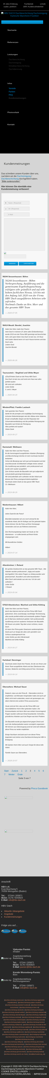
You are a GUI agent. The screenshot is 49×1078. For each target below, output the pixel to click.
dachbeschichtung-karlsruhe (15, 1037)
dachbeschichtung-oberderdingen (14, 1015)
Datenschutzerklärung (16, 1074)
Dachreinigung (15, 62)
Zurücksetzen (28, 263)
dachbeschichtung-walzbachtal (36, 1012)
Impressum (40, 1074)
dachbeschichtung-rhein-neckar (36, 1044)
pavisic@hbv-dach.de (30, 967)
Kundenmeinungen (17, 98)
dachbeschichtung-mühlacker (12, 1024)
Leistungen (12, 54)
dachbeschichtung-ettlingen (14, 1042)
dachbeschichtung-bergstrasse (34, 1046)
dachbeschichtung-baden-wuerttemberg (15, 1034)
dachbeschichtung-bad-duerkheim (13, 1044)
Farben (12, 91)
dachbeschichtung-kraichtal (19, 1029)
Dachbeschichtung (17, 59)
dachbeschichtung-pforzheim (34, 1042)
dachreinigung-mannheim (34, 1037)
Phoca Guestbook (39, 788)
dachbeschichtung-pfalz (34, 1049)
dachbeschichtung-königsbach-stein (33, 1017)
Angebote (8, 914)
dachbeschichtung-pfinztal (38, 1029)
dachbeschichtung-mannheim (34, 1032)
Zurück (15, 771)
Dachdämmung (15, 69)
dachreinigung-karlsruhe (37, 1034)
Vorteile (12, 88)
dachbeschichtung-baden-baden (15, 1022)
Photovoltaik (13, 112)
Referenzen (12, 42)
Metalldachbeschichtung (19, 66)
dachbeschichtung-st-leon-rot (29, 1007)
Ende (20, 774)
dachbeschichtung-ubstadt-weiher (13, 1012)
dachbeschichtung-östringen (34, 1010)
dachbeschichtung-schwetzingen (14, 1019)
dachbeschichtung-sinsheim (15, 1049)
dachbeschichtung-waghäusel (22, 1027)
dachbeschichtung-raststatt (35, 1019)
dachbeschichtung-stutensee (14, 1000)
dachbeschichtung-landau (35, 1051)
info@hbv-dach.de (16, 900)
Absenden (12, 263)
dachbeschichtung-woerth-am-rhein (16, 1054)
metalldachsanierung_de (37, 1054)
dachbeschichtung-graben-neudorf (29, 1002)
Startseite (12, 30)
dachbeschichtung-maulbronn (36, 1015)
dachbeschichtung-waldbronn (13, 1032)
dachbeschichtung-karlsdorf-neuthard (18, 1005)
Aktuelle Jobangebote (14, 911)
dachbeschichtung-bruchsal (24, 1039)
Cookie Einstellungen (14, 1071)
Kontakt (11, 124)
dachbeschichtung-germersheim (15, 1051)
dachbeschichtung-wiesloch (14, 1010)
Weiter (11, 774)
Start (6, 771)
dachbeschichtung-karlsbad (12, 1017)
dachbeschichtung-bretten (35, 1022)
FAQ (11, 95)
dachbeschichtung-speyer (13, 1046)
